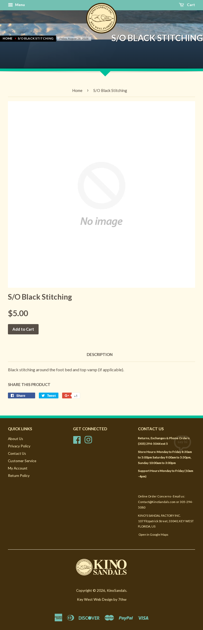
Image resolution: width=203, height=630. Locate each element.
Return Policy (19, 475)
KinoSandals (116, 590)
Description (100, 354)
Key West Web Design (95, 599)
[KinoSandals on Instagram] (88, 439)
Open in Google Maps (153, 534)
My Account (17, 468)
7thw (122, 599)
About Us (15, 439)
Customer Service (22, 461)
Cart (190, 4)
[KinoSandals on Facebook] (77, 439)
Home (7, 38)
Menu (19, 4)
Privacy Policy (19, 446)
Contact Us (17, 453)
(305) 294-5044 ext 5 (153, 443)
